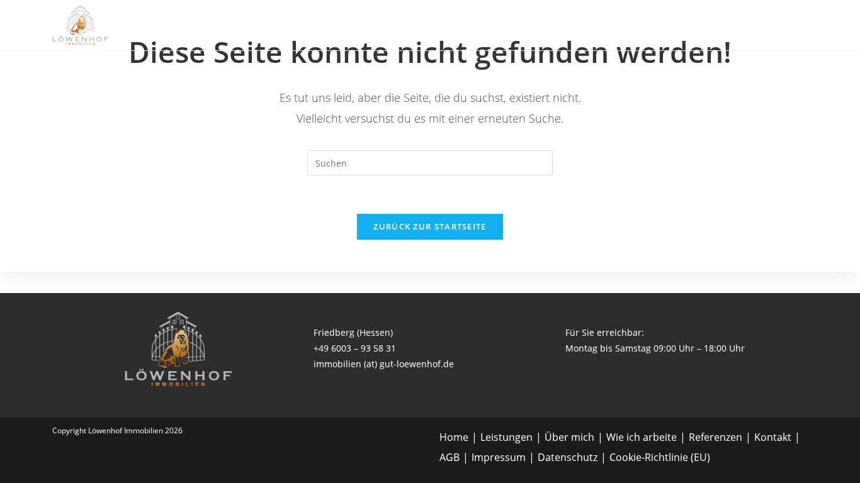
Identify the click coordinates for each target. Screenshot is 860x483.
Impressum (499, 457)
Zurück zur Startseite (429, 226)
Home (453, 437)
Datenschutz (567, 457)
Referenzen (715, 437)
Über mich (569, 437)
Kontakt (772, 437)
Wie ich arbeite (641, 437)
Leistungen (506, 437)
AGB (449, 457)
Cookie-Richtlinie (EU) (659, 457)
